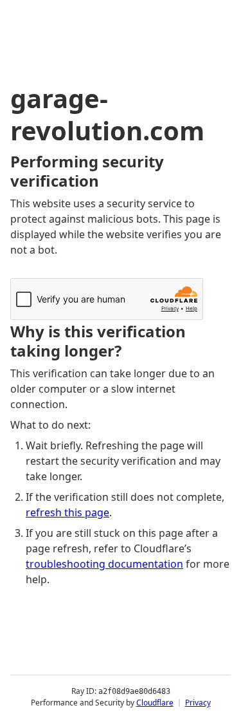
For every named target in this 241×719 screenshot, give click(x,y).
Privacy (198, 702)
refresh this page (67, 512)
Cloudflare (155, 702)
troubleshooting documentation (104, 564)
